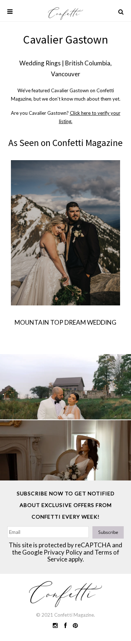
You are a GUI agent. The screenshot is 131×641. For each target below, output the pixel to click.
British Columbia (87, 63)
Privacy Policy (63, 552)
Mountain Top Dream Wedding (65, 322)
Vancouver (65, 74)
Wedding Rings (40, 63)
